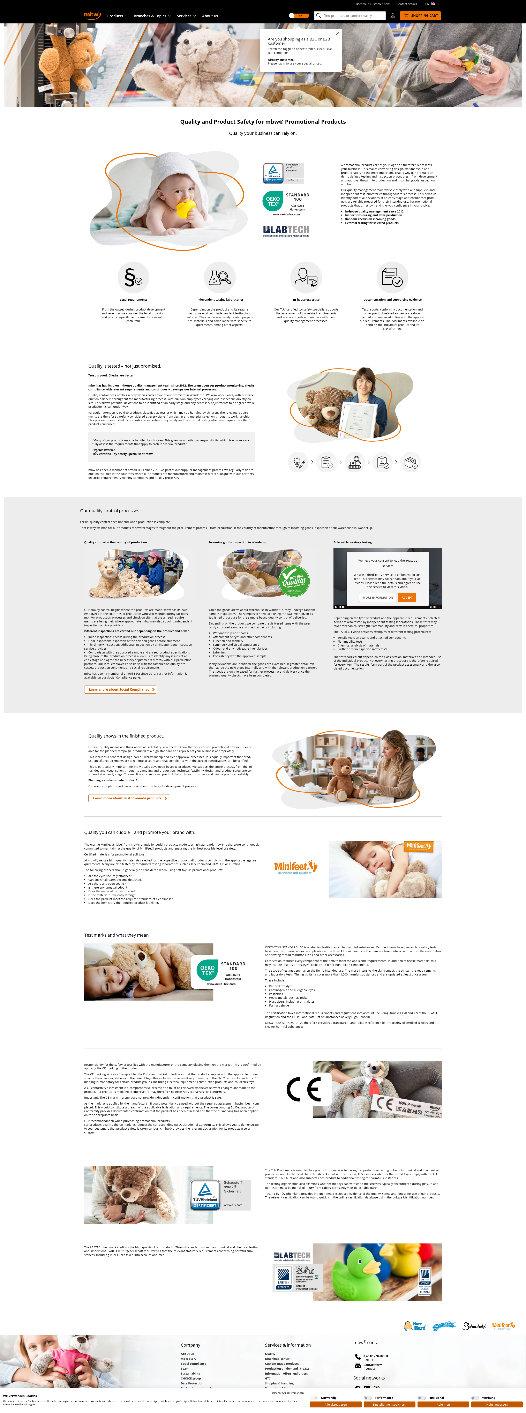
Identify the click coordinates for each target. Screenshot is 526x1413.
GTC (268, 1378)
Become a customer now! (373, 4)
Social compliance (193, 1364)
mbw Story (188, 1359)
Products (115, 15)
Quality (270, 1354)
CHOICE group (191, 1378)
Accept (407, 597)
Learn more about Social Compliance (119, 689)
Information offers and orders (286, 1373)
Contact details (407, 4)
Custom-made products (282, 1364)
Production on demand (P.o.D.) (287, 1368)
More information (378, 597)
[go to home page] (92, 15)
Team (185, 1368)
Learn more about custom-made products (127, 798)
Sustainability (190, 1373)
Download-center (277, 1359)
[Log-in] (393, 16)
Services (184, 15)
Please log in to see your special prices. (295, 63)
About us (210, 15)
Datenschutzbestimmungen (288, 1393)
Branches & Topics (150, 15)
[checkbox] (314, 1398)
